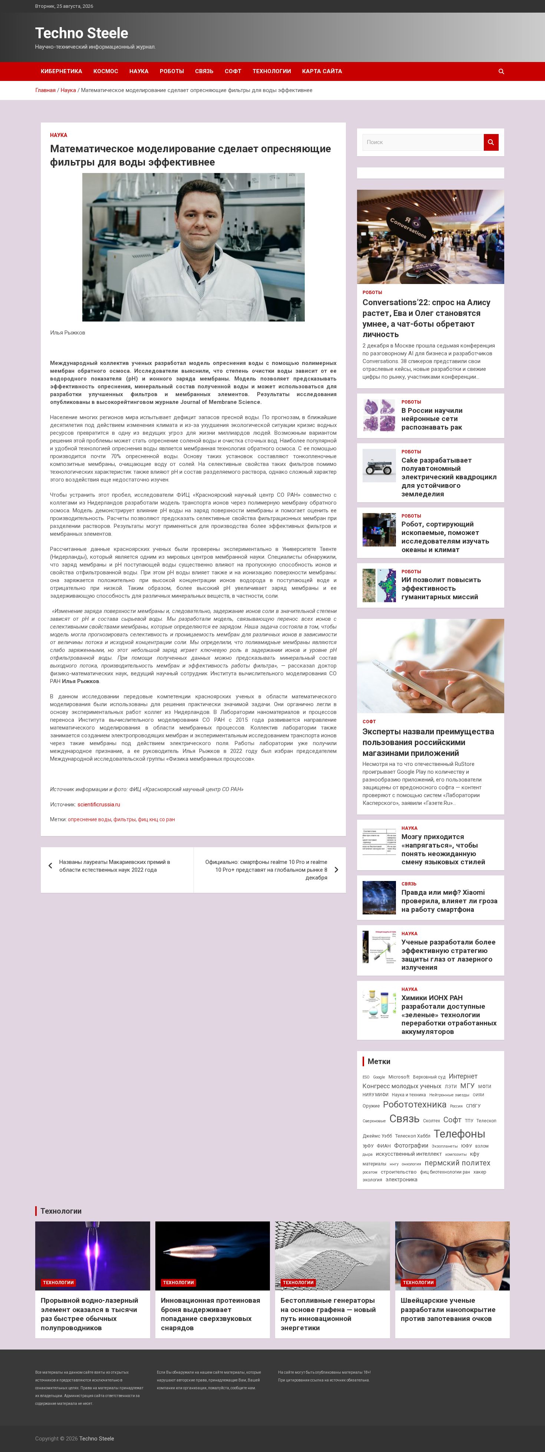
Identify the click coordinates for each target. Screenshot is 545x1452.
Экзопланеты (445, 1146)
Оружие (371, 1106)
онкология (411, 1164)
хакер (479, 1172)
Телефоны (460, 1134)
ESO (366, 1077)
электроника (401, 1179)
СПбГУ (473, 1106)
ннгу (394, 1164)
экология (372, 1179)
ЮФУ (466, 1146)
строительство (399, 1172)
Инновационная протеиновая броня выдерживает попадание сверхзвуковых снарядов (210, 1314)
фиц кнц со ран (156, 819)
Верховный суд (429, 1077)
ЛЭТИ (451, 1086)
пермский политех (458, 1163)
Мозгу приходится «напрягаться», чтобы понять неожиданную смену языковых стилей (443, 849)
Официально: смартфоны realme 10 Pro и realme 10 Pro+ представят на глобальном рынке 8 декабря (266, 870)
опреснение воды (89, 819)
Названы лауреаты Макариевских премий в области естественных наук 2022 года (114, 866)
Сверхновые (374, 1121)
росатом (370, 1172)
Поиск (491, 142)
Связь (204, 71)
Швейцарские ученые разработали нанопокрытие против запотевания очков (448, 1309)
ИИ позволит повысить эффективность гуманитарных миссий (441, 588)
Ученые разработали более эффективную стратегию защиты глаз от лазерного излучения (449, 955)
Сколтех (431, 1120)
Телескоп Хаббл (412, 1136)
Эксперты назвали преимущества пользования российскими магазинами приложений (428, 742)
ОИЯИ (478, 1095)
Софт (233, 71)
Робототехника (415, 1104)
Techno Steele (81, 33)
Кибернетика (61, 71)
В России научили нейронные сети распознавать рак (432, 419)
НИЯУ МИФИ (376, 1094)
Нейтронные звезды (449, 1095)
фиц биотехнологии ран (445, 1172)
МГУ (467, 1086)
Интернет (463, 1076)
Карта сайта (322, 71)
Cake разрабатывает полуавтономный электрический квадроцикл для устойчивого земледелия (449, 477)
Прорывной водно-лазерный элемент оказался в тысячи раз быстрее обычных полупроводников (89, 1314)
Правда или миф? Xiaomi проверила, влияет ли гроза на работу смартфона (450, 901)
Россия (456, 1106)
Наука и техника (409, 1094)
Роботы (172, 71)
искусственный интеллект (409, 1154)
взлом (482, 1146)
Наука (139, 71)
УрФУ (368, 1146)
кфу (474, 1154)
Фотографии (411, 1145)
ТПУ (469, 1120)
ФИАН (384, 1146)
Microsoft (399, 1077)
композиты (456, 1154)
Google (379, 1077)
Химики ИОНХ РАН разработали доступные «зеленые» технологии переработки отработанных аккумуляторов (449, 1014)
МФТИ (484, 1086)
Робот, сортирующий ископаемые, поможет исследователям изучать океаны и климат (445, 537)
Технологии (271, 71)
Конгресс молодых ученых (402, 1086)
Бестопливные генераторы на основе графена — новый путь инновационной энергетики (328, 1314)
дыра (368, 1154)
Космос (105, 71)
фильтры (124, 819)
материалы (374, 1164)
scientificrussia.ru (98, 804)
